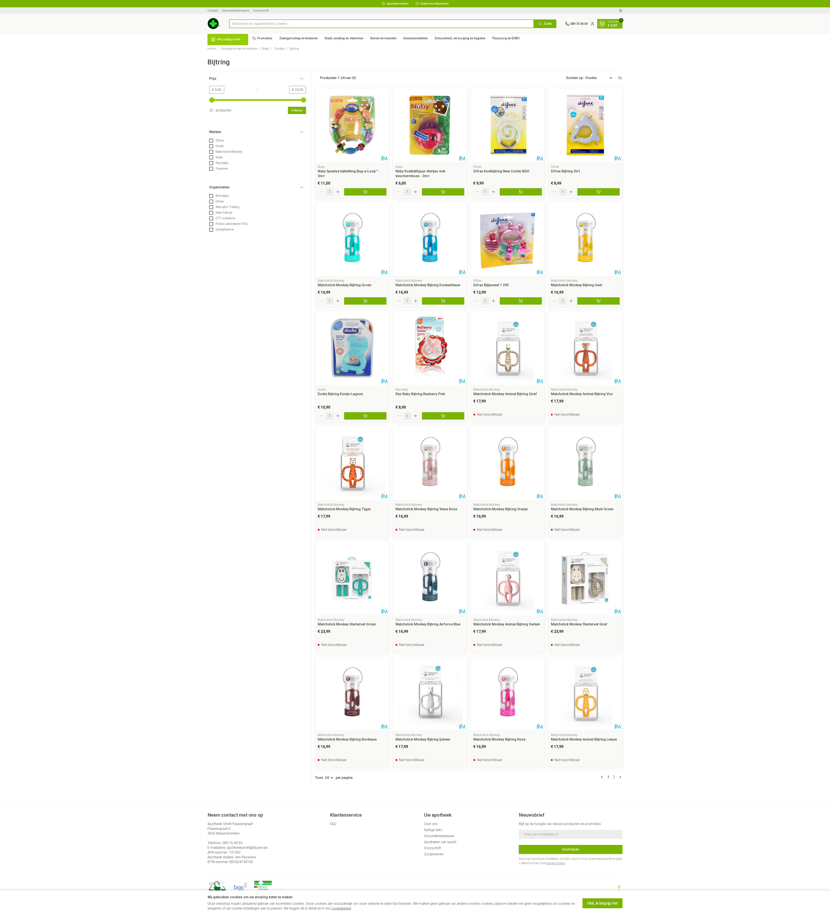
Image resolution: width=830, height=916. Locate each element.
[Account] (592, 24)
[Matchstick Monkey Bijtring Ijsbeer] (430, 693)
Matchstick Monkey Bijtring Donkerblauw (428, 285)
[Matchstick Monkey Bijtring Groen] (352, 239)
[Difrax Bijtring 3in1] (585, 125)
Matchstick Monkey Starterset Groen (347, 624)
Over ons (431, 824)
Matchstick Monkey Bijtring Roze (499, 739)
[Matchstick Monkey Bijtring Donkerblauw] (430, 239)
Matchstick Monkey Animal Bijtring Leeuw (584, 739)
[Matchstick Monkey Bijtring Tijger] (352, 463)
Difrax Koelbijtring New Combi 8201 (501, 171)
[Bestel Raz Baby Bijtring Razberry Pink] (443, 416)
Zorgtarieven (434, 854)
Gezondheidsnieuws (235, 10)
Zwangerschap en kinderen (298, 38)
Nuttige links (433, 830)
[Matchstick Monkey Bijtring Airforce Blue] (430, 578)
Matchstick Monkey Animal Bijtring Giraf (505, 394)
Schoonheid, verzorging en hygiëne (460, 38)
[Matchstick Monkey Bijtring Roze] (508, 693)
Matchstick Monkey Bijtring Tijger (344, 509)
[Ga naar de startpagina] (214, 23)
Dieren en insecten (383, 38)
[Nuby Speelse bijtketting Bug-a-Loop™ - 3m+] (352, 125)
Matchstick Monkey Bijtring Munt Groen (582, 509)
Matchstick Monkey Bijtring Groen (344, 285)
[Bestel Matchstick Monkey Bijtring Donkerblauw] (443, 301)
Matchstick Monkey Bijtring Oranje (500, 509)
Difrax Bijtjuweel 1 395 (491, 285)
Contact (213, 10)
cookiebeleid (341, 908)
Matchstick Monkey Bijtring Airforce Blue (428, 624)
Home (212, 48)
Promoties (264, 38)
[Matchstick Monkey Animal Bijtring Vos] (585, 348)
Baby (265, 48)
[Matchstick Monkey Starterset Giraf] (585, 578)
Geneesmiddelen (415, 38)
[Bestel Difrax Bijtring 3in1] (598, 192)
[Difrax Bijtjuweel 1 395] (508, 239)
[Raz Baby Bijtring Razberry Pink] (430, 348)
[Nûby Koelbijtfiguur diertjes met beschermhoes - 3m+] (430, 125)
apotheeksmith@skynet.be (247, 848)
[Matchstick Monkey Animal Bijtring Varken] (508, 578)
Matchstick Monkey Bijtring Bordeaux (347, 739)
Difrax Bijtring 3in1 (565, 171)
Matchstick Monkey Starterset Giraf (579, 624)
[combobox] (381, 23)
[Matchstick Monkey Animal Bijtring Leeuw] (585, 693)
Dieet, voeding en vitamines (344, 38)
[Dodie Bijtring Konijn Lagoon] (352, 348)
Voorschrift (261, 10)
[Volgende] (619, 777)
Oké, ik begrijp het (602, 903)
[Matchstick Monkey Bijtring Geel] (585, 239)
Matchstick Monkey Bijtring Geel (576, 285)
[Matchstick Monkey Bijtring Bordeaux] (352, 693)
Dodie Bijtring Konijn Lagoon (340, 394)
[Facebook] (619, 887)
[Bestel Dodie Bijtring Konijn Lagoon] (365, 416)
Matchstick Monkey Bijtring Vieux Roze (426, 509)
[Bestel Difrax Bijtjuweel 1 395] (521, 301)
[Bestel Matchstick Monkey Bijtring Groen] (365, 301)
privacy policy (555, 863)
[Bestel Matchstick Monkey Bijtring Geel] (598, 301)
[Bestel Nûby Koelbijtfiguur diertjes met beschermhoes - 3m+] (443, 192)
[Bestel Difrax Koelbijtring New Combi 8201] (521, 192)
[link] (603, 777)
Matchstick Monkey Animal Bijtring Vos (582, 394)
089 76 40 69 (232, 843)
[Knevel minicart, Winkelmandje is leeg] (602, 24)
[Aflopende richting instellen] (619, 78)
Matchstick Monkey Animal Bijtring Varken (506, 624)
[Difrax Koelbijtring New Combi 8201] (508, 125)
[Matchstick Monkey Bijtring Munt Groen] (585, 463)
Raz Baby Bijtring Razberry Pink (420, 394)
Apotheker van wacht (440, 842)
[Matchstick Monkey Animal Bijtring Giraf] (508, 348)
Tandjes (279, 48)
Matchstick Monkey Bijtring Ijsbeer (423, 739)
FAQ (333, 824)
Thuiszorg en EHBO (506, 38)
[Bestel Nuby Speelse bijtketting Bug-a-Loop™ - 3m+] (365, 192)
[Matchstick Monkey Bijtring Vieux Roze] (430, 463)
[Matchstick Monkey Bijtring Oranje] (508, 463)
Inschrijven (570, 849)
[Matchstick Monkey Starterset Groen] (352, 578)
